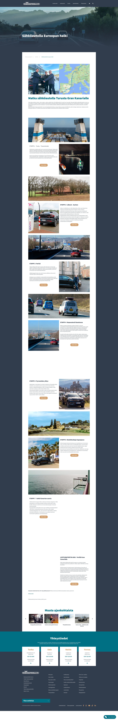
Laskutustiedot (79, 705)
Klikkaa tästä (30, 593)
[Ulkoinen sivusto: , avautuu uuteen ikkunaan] (83, 705)
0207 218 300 (49, 656)
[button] (110, 717)
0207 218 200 (68, 656)
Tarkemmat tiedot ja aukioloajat (30, 662)
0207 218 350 (87, 656)
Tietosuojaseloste (70, 705)
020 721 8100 (30, 656)
